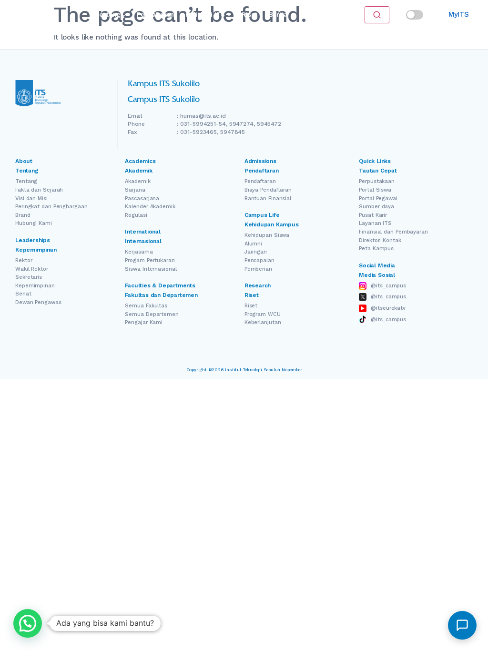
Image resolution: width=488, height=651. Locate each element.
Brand (22, 215)
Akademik (137, 181)
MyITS (458, 14)
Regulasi (136, 215)
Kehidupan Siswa (267, 235)
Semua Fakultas (146, 306)
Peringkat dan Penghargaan (51, 206)
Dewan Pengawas (38, 302)
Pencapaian (259, 260)
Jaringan (255, 252)
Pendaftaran (155, 14)
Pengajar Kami (144, 322)
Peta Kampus (376, 248)
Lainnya (311, 14)
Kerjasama (138, 252)
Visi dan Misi (31, 198)
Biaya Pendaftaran (268, 190)
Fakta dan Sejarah (39, 190)
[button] (27, 623)
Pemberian (258, 269)
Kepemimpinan (35, 286)
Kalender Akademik (150, 206)
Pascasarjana (142, 198)
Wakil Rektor (31, 269)
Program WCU (262, 314)
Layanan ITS (375, 223)
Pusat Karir (373, 215)
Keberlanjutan (262, 322)
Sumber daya (376, 206)
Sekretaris (28, 277)
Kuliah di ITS (205, 14)
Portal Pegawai (378, 198)
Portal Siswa (375, 190)
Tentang (107, 14)
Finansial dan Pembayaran (393, 232)
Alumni (253, 244)
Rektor (23, 260)
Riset (249, 14)
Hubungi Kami (33, 223)
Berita (278, 14)
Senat (23, 294)
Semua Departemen (151, 314)
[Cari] (377, 14)
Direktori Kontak (380, 240)
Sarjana (135, 190)
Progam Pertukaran (149, 260)
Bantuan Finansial (267, 198)
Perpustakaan (377, 181)
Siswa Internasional (150, 269)
